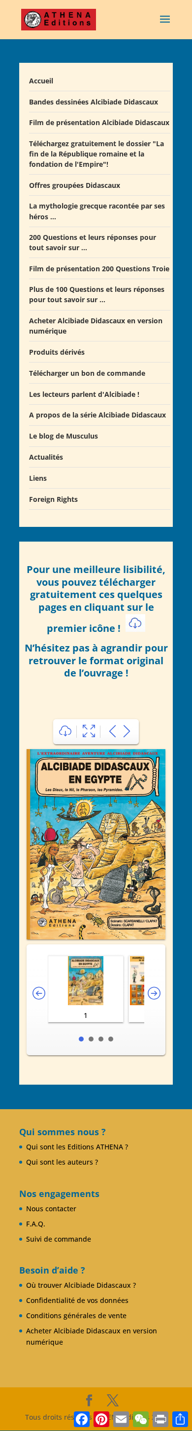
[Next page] (127, 731)
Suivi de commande (58, 1239)
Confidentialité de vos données (77, 1300)
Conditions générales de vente (76, 1315)
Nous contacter (51, 1208)
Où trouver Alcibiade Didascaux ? (81, 1285)
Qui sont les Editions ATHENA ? (77, 1146)
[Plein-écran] (89, 731)
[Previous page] (112, 731)
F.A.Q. (35, 1223)
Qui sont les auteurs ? (62, 1162)
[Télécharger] (65, 731)
